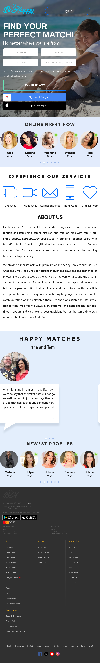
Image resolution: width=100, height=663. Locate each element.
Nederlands (19, 646)
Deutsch (65, 646)
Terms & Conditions (13, 616)
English (10, 646)
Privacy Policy (62, 71)
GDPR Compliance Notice (15, 631)
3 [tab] (48, 163)
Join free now (35, 85)
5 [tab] (55, 163)
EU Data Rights (11, 636)
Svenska (39, 646)
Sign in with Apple (37, 105)
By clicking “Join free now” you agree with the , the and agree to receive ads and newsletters (39, 73)
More (53, 418)
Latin (8, 593)
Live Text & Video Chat (46, 552)
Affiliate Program (75, 583)
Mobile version (25, 503)
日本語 (56, 646)
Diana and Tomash (46, 347)
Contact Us (73, 578)
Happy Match (73, 562)
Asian (8, 588)
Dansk (83, 646)
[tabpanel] (10, 144)
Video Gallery (11, 562)
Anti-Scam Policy (12, 626)
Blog (70, 567)
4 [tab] (52, 163)
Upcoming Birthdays (13, 603)
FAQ (70, 552)
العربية (90, 646)
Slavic (8, 583)
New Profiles (10, 557)
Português (74, 646)
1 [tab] (41, 163)
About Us (72, 547)
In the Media (73, 573)
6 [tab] (59, 163)
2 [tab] (44, 163)
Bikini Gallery (11, 567)
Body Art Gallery (12, 578)
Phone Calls (41, 562)
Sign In (67, 11)
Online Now (10, 552)
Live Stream (41, 547)
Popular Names (11, 598)
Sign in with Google (38, 97)
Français (48, 646)
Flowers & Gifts (43, 557)
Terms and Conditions (45, 71)
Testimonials (73, 557)
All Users (9, 547)
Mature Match (11, 573)
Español (30, 646)
